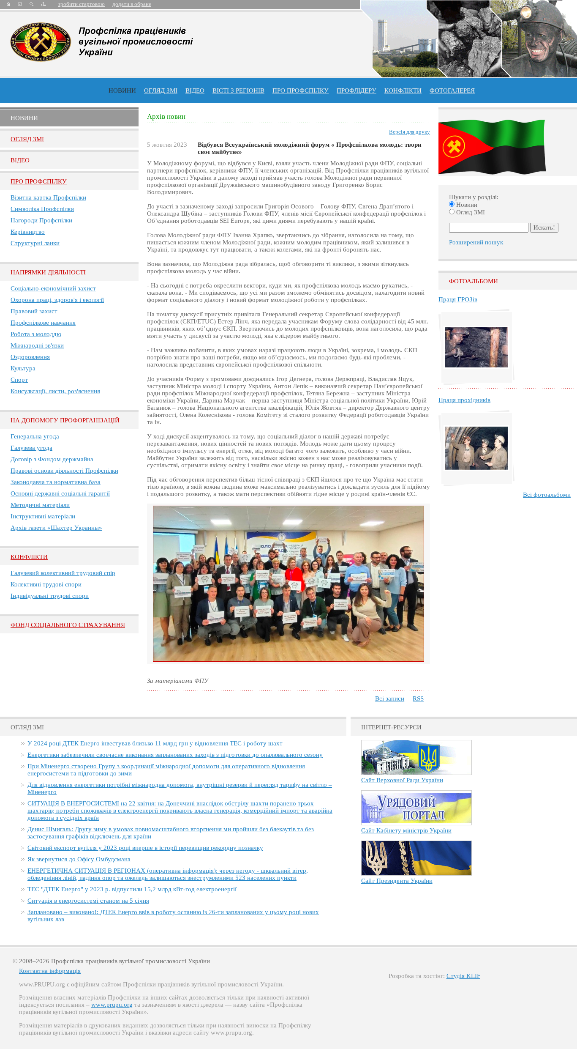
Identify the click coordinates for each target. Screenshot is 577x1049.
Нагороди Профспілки (41, 220)
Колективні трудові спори (46, 584)
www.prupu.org (112, 1004)
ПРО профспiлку (300, 90)
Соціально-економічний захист (53, 288)
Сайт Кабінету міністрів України (406, 830)
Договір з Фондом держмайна (52, 459)
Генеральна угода (35, 436)
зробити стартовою (81, 4)
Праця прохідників (464, 400)
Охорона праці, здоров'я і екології (57, 299)
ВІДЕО (194, 90)
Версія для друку (409, 132)
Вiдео (20, 160)
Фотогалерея (452, 90)
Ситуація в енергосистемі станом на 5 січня (88, 900)
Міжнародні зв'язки (37, 345)
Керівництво (28, 231)
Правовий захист (34, 311)
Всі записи (389, 698)
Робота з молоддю (36, 334)
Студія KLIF (463, 975)
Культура (23, 368)
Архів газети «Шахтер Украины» (56, 527)
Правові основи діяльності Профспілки (64, 470)
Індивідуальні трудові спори (50, 595)
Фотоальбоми (473, 281)
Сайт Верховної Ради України (402, 780)
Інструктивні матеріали (43, 516)
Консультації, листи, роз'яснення (55, 391)
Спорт (19, 379)
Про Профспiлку (39, 181)
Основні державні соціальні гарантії (60, 493)
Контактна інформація (50, 970)
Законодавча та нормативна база (56, 482)
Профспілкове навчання (43, 322)
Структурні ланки (35, 243)
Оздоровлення (30, 356)
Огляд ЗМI (27, 139)
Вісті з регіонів (238, 90)
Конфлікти (29, 556)
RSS (418, 698)
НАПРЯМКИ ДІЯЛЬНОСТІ (48, 272)
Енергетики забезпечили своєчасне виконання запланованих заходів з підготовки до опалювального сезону (175, 754)
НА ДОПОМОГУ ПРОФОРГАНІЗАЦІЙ (65, 420)
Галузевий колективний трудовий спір (63, 573)
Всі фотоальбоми (547, 494)
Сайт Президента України (397, 880)
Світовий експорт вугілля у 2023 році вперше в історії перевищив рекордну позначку (145, 847)
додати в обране (131, 4)
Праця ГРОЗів (457, 299)
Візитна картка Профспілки (48, 197)
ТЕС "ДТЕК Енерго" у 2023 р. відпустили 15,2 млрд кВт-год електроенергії (132, 889)
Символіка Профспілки (42, 208)
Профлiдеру (356, 90)
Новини (122, 90)
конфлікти (403, 90)
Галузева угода (31, 447)
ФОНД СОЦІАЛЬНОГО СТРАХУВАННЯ (68, 625)
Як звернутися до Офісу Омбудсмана (79, 859)
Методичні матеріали (40, 504)
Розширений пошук (476, 242)
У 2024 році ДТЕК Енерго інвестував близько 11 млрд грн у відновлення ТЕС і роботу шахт (155, 743)
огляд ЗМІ (160, 90)
